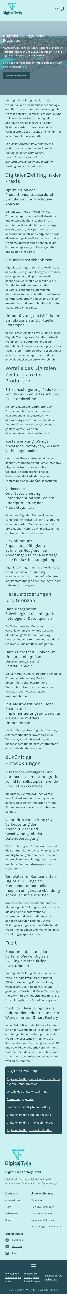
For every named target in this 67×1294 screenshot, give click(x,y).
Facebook (17, 1239)
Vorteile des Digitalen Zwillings (27, 1091)
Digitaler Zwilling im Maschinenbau (30, 1122)
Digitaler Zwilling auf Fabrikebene (29, 1114)
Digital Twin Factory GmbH (23, 1172)
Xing (14, 1253)
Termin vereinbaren (16, 75)
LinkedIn (17, 1246)
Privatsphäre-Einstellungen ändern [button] (13, 1277)
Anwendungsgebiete (20, 1099)
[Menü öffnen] (49, 9)
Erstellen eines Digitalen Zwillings (29, 1107)
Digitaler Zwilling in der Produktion (29, 1130)
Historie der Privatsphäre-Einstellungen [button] (32, 1277)
